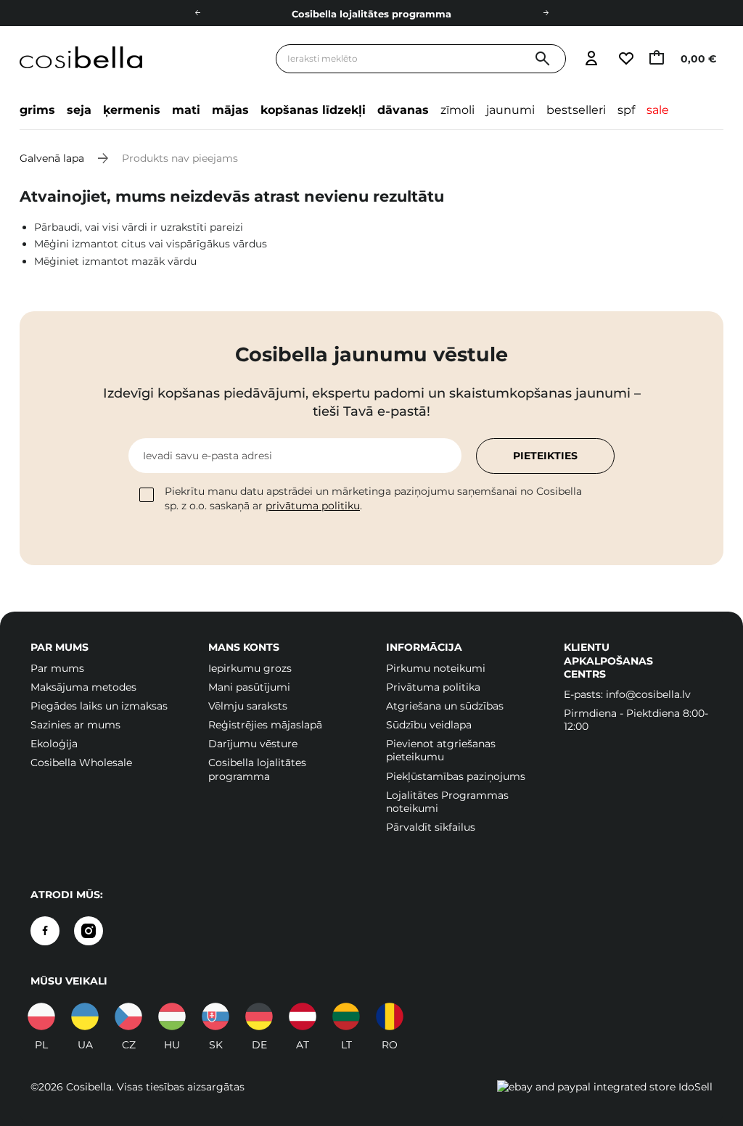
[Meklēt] (542, 59)
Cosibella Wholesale (81, 762)
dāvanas (403, 110)
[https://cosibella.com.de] (259, 1016)
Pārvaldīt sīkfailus (430, 827)
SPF (626, 110)
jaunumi (510, 110)
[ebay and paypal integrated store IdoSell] (605, 1086)
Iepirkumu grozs (250, 668)
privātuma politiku (313, 505)
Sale (657, 110)
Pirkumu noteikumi (435, 668)
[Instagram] (88, 930)
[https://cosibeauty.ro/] (389, 1016)
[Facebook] (44, 930)
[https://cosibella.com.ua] (84, 1016)
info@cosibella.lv (648, 694)
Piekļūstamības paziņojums (455, 776)
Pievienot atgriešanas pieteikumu (441, 750)
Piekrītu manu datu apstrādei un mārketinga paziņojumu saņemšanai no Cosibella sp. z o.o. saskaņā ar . (373, 498)
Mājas (230, 110)
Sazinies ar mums (75, 724)
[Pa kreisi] (197, 13)
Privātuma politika (433, 687)
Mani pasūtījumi (249, 687)
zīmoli (457, 110)
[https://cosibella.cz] (128, 1016)
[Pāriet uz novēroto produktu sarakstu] (625, 59)
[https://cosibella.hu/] (171, 1016)
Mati (186, 110)
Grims (37, 110)
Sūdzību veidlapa (429, 724)
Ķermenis (131, 110)
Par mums (57, 668)
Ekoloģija (54, 743)
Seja (79, 110)
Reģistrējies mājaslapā (265, 724)
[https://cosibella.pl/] (41, 1016)
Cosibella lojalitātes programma (371, 14)
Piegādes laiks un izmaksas (99, 705)
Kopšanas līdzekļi (313, 110)
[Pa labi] (546, 13)
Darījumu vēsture (252, 743)
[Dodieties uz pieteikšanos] (591, 59)
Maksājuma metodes (83, 687)
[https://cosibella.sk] (215, 1016)
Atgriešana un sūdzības (445, 705)
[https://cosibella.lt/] (346, 1016)
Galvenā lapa (52, 158)
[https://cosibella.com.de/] (302, 1016)
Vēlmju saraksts (247, 705)
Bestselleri (576, 110)
